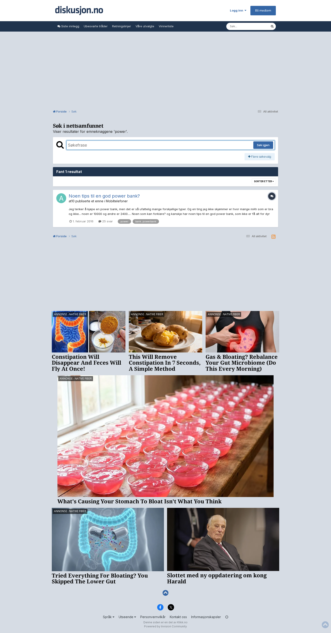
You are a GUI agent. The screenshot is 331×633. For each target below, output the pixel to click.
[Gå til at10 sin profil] (61, 198)
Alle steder (257, 26)
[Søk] (272, 26)
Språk (108, 617)
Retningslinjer (121, 26)
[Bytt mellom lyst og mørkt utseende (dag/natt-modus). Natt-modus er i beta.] (226, 617)
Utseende (126, 617)
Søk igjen (263, 145)
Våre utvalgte (145, 26)
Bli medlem (263, 10)
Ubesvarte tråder (96, 26)
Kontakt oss (178, 617)
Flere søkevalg (260, 156)
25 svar (107, 221)
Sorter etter (263, 181)
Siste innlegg (69, 26)
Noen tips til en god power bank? (104, 196)
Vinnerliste (166, 26)
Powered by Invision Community (165, 626)
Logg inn (237, 10)
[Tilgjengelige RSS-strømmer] (273, 237)
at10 (72, 201)
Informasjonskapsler (206, 617)
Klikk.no (182, 622)
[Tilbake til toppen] (165, 593)
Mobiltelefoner (117, 201)
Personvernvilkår (153, 617)
